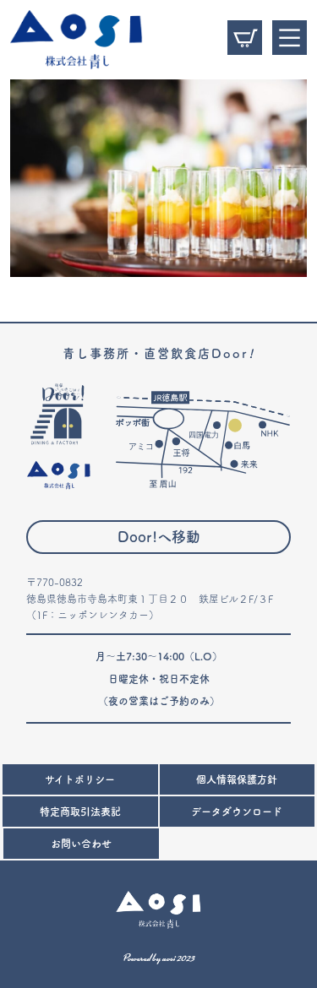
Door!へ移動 (159, 536)
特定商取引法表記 (80, 811)
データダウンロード (236, 811)
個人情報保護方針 (236, 779)
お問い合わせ (81, 844)
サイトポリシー (80, 779)
